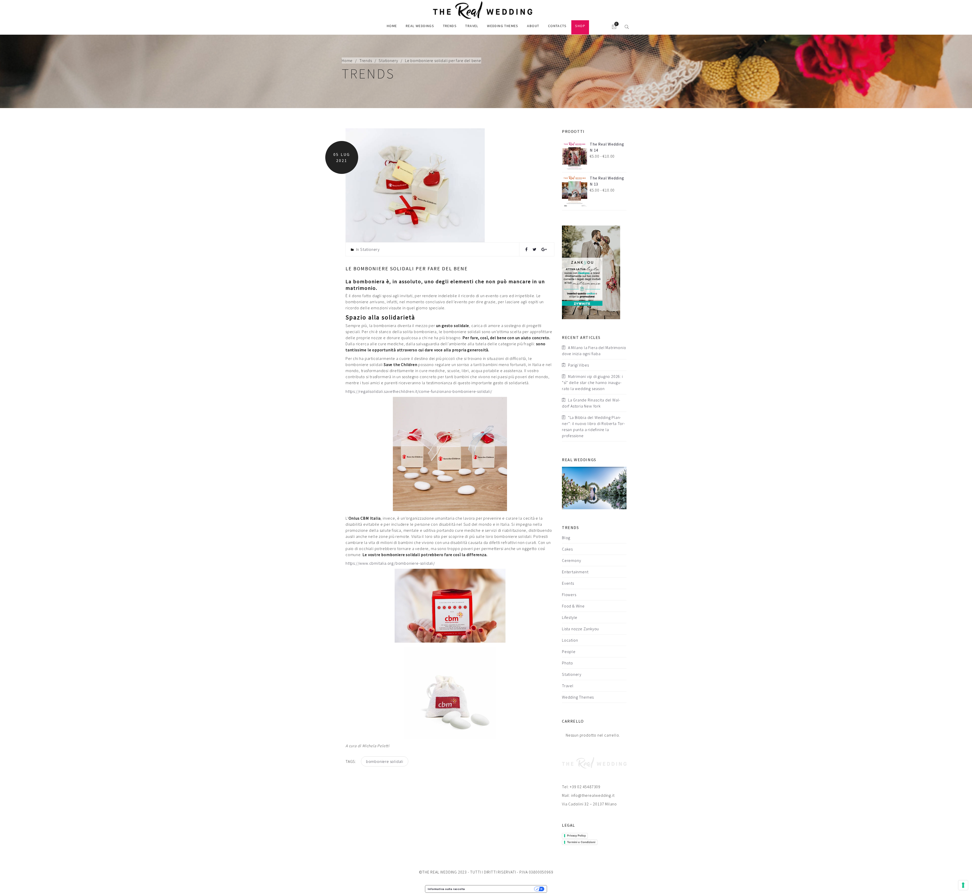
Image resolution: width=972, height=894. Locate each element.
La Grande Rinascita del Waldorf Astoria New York (591, 403)
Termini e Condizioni (581, 842)
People (569, 651)
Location (570, 640)
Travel (471, 26)
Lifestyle (569, 617)
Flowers (569, 594)
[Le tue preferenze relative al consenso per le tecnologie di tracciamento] (963, 885)
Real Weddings (420, 26)
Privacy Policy (576, 835)
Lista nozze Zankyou (580, 628)
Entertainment (575, 571)
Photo (567, 662)
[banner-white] (591, 271)
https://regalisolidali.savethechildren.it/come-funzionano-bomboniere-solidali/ (419, 391)
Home (392, 26)
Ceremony (571, 560)
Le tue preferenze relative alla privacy (501, 888)
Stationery (388, 60)
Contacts (557, 26)
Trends (450, 26)
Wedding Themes (502, 26)
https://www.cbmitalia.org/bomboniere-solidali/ (390, 563)
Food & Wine (573, 605)
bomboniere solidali (384, 761)
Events (568, 583)
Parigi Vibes (578, 365)
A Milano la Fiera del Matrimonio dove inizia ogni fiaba (594, 350)
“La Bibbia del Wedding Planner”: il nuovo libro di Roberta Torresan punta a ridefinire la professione (593, 426)
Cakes (567, 549)
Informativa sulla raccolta (446, 888)
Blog (566, 537)
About (533, 26)
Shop (580, 26)
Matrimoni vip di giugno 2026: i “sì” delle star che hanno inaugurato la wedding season (592, 382)
